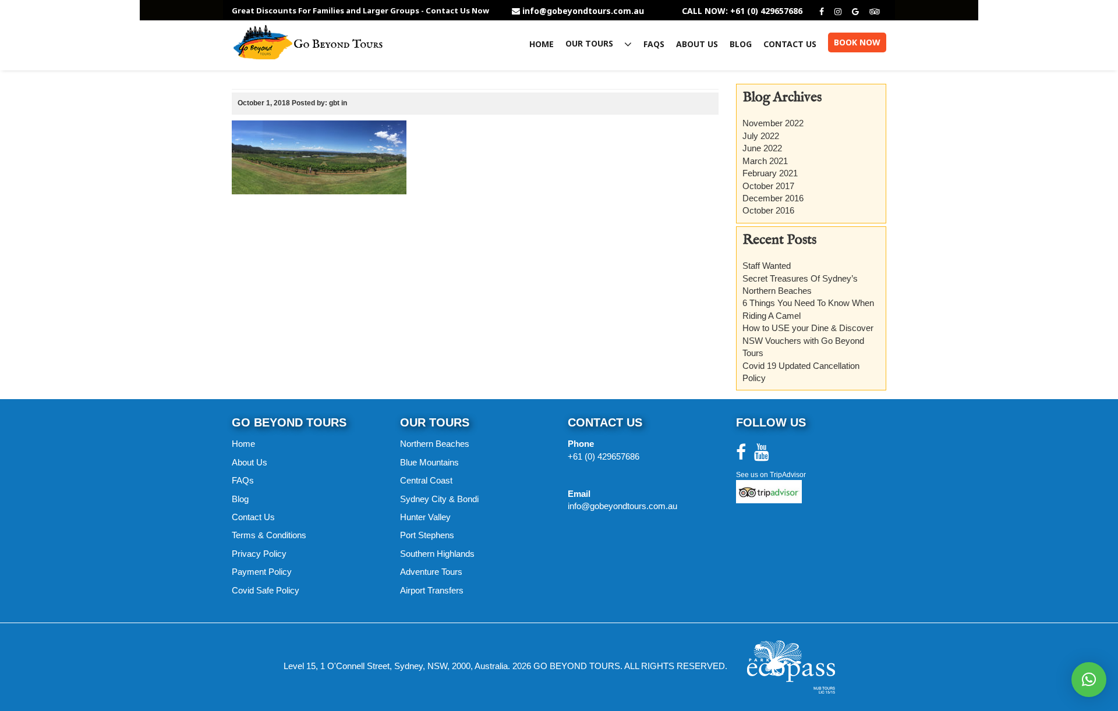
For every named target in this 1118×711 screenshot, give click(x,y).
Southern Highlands (437, 554)
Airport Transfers (432, 590)
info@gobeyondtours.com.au (583, 11)
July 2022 (760, 136)
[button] (1088, 679)
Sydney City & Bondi (439, 499)
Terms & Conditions (269, 535)
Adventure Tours (431, 572)
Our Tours (590, 44)
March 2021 (765, 161)
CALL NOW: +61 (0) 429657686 (742, 11)
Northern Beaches (434, 444)
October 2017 (768, 186)
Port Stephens (427, 535)
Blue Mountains (429, 462)
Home (541, 44)
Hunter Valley (425, 517)
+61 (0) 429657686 (603, 456)
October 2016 (768, 210)
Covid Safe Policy (265, 590)
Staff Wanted (766, 266)
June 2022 (762, 148)
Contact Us (789, 44)
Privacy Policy (259, 554)
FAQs (653, 44)
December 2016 (773, 198)
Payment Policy (262, 572)
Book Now (857, 42)
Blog (741, 44)
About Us (697, 44)
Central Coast (426, 480)
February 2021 (770, 173)
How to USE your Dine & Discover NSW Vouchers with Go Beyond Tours (807, 340)
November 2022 (773, 123)
